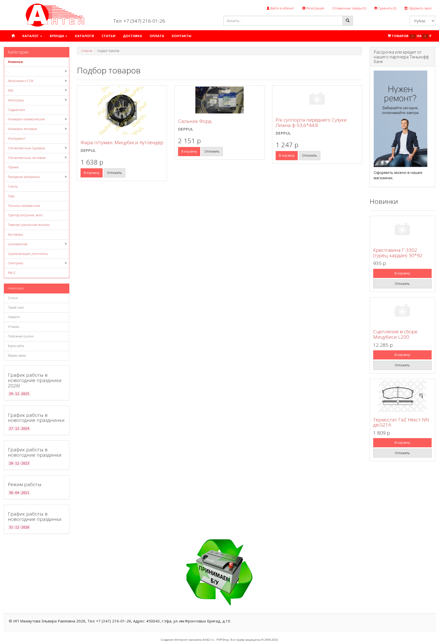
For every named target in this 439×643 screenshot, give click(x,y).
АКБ (10, 90)
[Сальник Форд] (219, 100)
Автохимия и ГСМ (20, 81)
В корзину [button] (91, 173)
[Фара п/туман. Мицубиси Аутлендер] (122, 111)
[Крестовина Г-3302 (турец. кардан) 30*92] (402, 230)
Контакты (181, 36)
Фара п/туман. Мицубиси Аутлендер (122, 142)
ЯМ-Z (11, 273)
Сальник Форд (194, 121)
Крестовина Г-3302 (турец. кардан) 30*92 (397, 253)
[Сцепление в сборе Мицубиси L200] (402, 311)
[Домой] (13, 36)
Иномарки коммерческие (26, 119)
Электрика (15, 263)
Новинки (15, 62)
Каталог (31, 36)
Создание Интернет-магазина (181, 639)
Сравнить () (386, 8)
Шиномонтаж (17, 244)
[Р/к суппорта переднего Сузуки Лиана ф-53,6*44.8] (317, 99)
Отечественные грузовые (26, 148)
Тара (11, 196)
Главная (86, 51)
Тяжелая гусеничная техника (29, 225)
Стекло (13, 186)
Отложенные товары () (349, 8)
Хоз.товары (15, 234)
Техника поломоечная (24, 206)
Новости (14, 317)
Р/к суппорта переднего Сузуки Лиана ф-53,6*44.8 (311, 122)
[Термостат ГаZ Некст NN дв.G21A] (402, 396)
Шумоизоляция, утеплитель (28, 254)
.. (8, 71)
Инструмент (16, 138)
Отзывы (13, 326)
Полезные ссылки (21, 336)
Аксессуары (16, 100)
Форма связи (17, 355)
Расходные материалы (24, 177)
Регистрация (314, 8)
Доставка (132, 36)
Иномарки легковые (22, 129)
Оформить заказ (419, 8)
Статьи (108, 36)
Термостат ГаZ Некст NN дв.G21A (401, 422)
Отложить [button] (114, 173)
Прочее (13, 167)
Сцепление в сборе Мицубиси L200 (395, 334)
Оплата (157, 36)
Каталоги (84, 36)
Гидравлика (16, 110)
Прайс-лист (16, 307)
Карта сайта (16, 346)
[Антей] (55, 15)
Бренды (57, 36)
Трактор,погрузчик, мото (25, 215)
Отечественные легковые (27, 158)
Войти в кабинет (282, 8)
